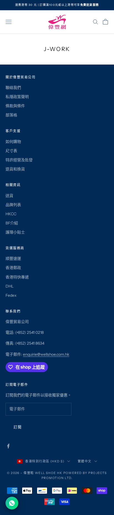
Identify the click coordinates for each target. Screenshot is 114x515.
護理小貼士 (15, 232)
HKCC (11, 213)
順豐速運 (13, 258)
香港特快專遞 (17, 277)
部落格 (11, 114)
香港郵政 (13, 267)
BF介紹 (12, 223)
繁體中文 (85, 461)
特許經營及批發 (19, 159)
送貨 (9, 195)
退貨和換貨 (15, 168)
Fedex (11, 295)
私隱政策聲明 (17, 96)
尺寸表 (11, 150)
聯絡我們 (13, 87)
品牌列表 (13, 204)
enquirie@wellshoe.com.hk (46, 354)
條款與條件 (15, 105)
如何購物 (13, 141)
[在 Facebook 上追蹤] (8, 446)
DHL (10, 286)
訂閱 (18, 427)
